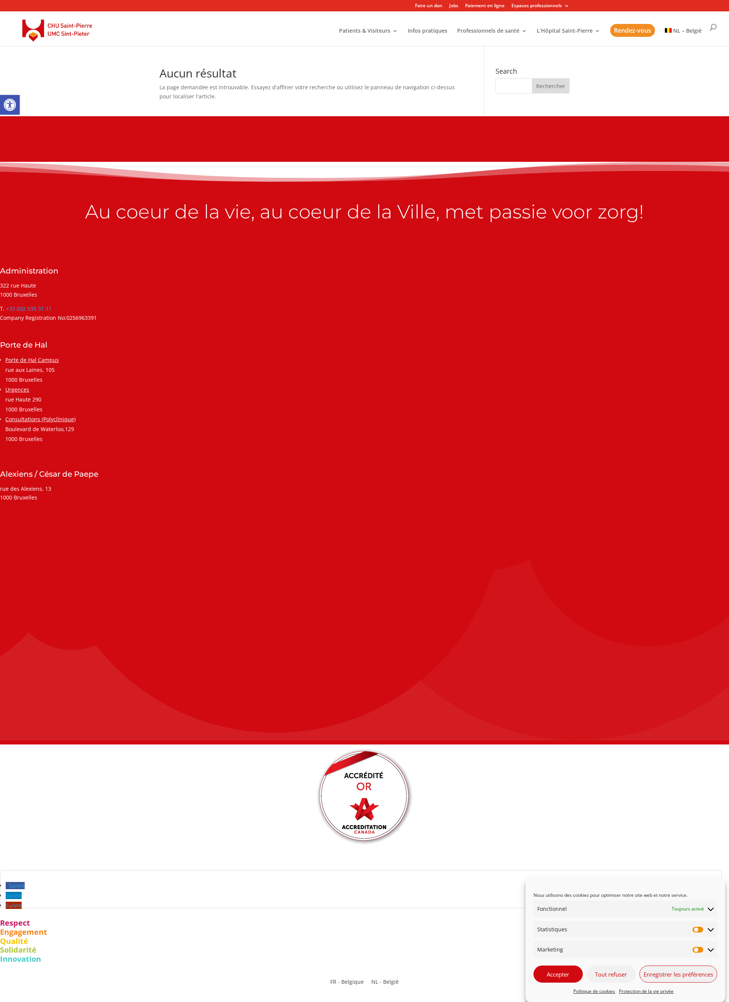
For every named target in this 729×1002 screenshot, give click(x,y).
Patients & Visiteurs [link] (364, 31)
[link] (10, 105)
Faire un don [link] (428, 6)
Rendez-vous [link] (632, 30)
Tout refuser (611, 974)
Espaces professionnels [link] (536, 6)
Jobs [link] (453, 6)
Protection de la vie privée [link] (646, 991)
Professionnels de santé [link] (488, 31)
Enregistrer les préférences (678, 974)
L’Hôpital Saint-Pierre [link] (565, 31)
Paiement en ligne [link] (485, 6)
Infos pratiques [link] (427, 31)
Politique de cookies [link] (594, 991)
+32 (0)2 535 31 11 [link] (29, 308)
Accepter (558, 974)
